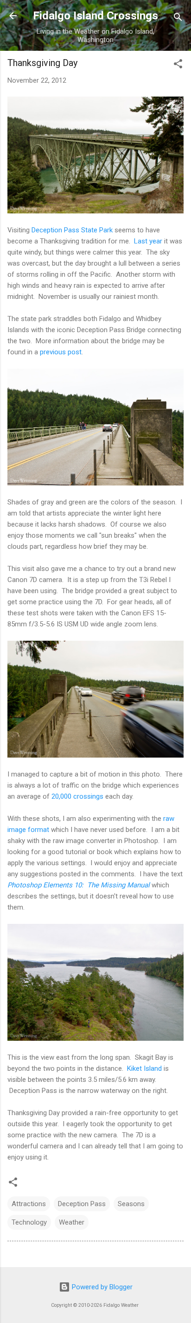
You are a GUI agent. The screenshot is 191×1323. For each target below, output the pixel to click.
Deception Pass (82, 1204)
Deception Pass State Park (72, 230)
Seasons (131, 1204)
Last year (148, 241)
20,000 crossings (77, 796)
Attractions (29, 1204)
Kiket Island (144, 1068)
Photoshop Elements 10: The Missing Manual (78, 885)
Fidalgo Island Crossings (95, 15)
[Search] (178, 19)
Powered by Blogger (101, 1287)
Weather (71, 1222)
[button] (178, 65)
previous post (61, 352)
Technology (29, 1222)
